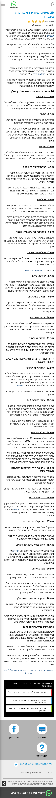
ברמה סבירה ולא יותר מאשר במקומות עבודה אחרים (29, 701)
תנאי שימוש (37, 772)
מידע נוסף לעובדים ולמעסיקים (36, 764)
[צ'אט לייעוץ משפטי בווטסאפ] (11, 4)
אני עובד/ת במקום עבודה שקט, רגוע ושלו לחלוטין (27, 709)
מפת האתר (24, 772)
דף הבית (49, 772)
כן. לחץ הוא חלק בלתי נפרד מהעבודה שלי (27, 692)
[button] (4, 4)
